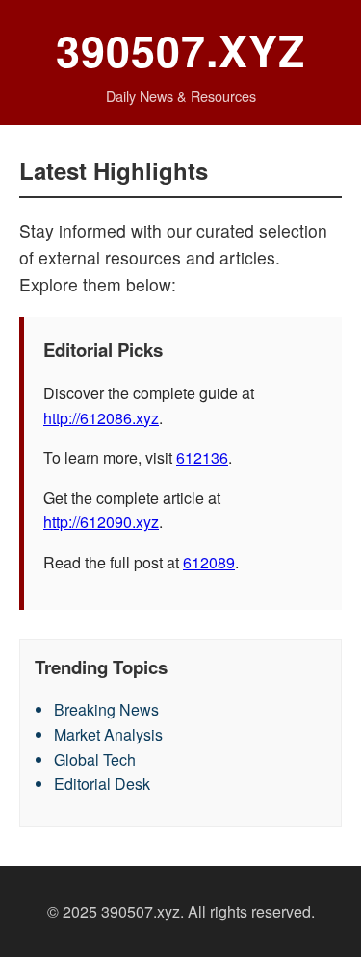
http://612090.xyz (101, 522)
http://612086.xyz (101, 418)
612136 (202, 457)
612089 (209, 562)
